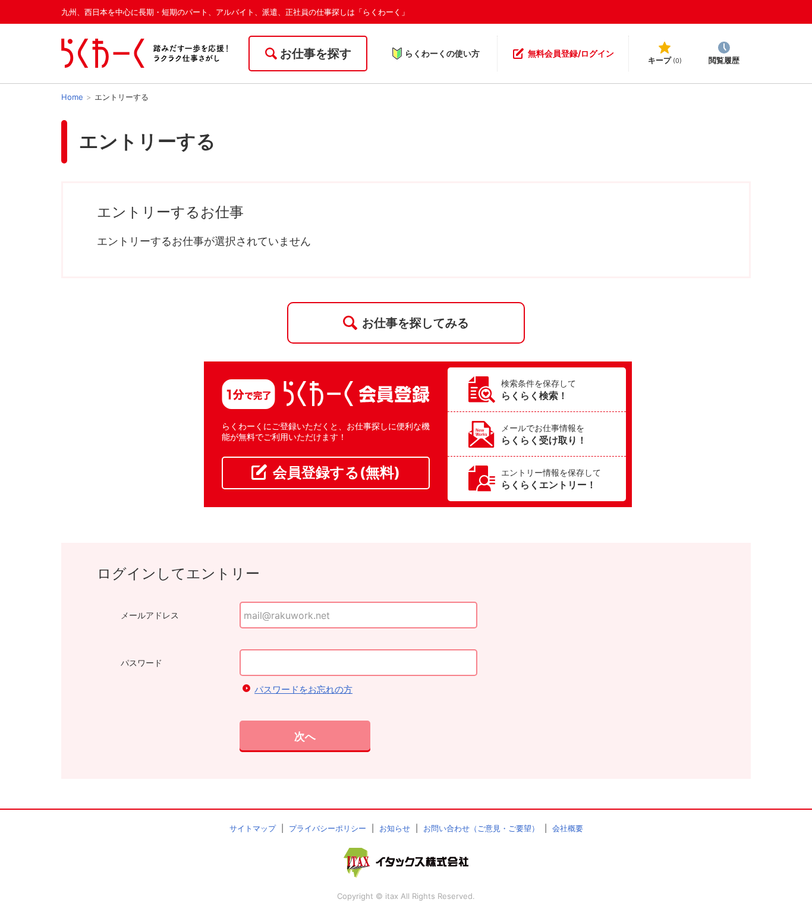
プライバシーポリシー (327, 828)
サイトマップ (252, 828)
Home (72, 97)
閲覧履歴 (724, 60)
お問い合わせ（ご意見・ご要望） (481, 828)
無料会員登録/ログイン (571, 53)
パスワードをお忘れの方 (303, 689)
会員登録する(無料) (336, 472)
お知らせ (394, 828)
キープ (665, 60)
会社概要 (567, 828)
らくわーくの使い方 (442, 53)
